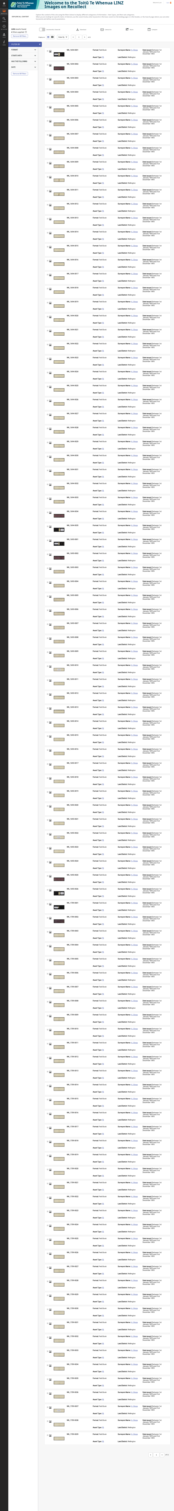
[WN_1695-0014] (59, 725)
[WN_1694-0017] (59, 278)
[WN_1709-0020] (59, 1173)
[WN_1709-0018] (59, 1145)
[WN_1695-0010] (59, 669)
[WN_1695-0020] (59, 809)
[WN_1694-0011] (59, 194)
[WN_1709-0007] (59, 991)
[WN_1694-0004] (59, 96)
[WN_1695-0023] (59, 851)
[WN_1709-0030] (59, 1312)
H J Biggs (134, 50)
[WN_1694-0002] (59, 68)
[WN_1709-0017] (59, 1131)
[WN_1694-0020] (59, 320)
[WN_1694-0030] (59, 460)
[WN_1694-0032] (59, 487)
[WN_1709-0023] (59, 1215)
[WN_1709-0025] (59, 1243)
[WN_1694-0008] (59, 152)
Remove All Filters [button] (19, 36)
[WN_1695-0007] (59, 627)
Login (4, 37)
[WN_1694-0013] (59, 222)
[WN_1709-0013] (59, 1075)
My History (4, 29)
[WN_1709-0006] (59, 977)
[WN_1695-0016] (59, 753)
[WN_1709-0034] (59, 1368)
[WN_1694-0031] (59, 474)
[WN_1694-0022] (59, 348)
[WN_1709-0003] (59, 935)
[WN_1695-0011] (59, 683)
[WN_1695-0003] (59, 571)
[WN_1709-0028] (59, 1284)
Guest (160, 2)
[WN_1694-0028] (59, 432)
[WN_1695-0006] (59, 613)
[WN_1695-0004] (59, 585)
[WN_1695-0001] (59, 543)
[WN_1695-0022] (59, 837)
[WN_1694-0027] (59, 418)
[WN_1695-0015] (59, 739)
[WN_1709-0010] (59, 1033)
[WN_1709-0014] (59, 1089)
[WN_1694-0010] (59, 180)
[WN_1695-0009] (59, 655)
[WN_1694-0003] (59, 82)
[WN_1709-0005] (59, 963)
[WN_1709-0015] (59, 1103)
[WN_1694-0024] (59, 376)
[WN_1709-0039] (59, 1438)
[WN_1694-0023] (59, 362)
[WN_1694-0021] (59, 334)
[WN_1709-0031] (59, 1326)
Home (4, 6)
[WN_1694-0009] (59, 166)
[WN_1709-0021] (59, 1187)
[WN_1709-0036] (59, 1396)
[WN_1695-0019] (59, 795)
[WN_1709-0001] (59, 907)
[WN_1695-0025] (59, 879)
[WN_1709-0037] (59, 1410)
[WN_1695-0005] (59, 599)
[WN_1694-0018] (59, 292)
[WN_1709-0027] (59, 1270)
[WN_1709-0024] (59, 1229)
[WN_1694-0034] (59, 515)
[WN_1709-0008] (59, 1005)
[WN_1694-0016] (59, 264)
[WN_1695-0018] (59, 781)
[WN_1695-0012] (59, 697)
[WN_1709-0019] (59, 1159)
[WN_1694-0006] (59, 124)
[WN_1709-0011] (59, 1047)
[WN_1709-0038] (59, 1424)
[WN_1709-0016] (59, 1117)
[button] (106, 29)
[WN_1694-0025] (59, 390)
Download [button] (81, 29)
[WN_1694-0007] (59, 138)
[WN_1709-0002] (59, 921)
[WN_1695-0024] (59, 865)
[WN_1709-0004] (59, 949)
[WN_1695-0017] (59, 767)
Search (4, 21)
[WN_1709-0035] (59, 1382)
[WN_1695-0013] (59, 711)
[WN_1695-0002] (59, 557)
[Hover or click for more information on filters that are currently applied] (26, 32)
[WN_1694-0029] (59, 446)
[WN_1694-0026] (59, 404)
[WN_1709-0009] (59, 1019)
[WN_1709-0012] (59, 1061)
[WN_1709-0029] (59, 1298)
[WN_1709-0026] (59, 1257)
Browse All (4, 13)
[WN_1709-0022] (59, 1201)
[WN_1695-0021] (59, 823)
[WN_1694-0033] (59, 501)
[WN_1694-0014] (59, 236)
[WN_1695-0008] (59, 641)
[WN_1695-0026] (59, 893)
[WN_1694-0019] (59, 306)
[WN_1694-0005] (59, 110)
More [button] (4, 45)
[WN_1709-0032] (59, 1340)
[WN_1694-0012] (59, 208)
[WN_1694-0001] (59, 54)
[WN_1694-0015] (59, 250)
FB (103, 57)
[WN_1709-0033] (59, 1354)
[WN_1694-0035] (59, 529)
